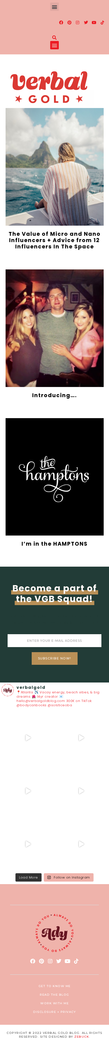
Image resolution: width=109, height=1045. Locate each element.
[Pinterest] (69, 22)
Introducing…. (54, 395)
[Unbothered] (81, 844)
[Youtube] (94, 22)
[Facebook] (61, 22)
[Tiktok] (102, 22)
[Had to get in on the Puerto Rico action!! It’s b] (28, 791)
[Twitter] (86, 22)
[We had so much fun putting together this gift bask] (28, 844)
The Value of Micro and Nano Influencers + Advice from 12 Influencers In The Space (55, 240)
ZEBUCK (81, 1036)
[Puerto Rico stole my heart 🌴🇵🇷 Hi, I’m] (81, 791)
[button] (54, 7)
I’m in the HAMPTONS (55, 543)
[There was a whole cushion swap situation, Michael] (28, 738)
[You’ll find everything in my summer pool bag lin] (81, 738)
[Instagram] (78, 22)
